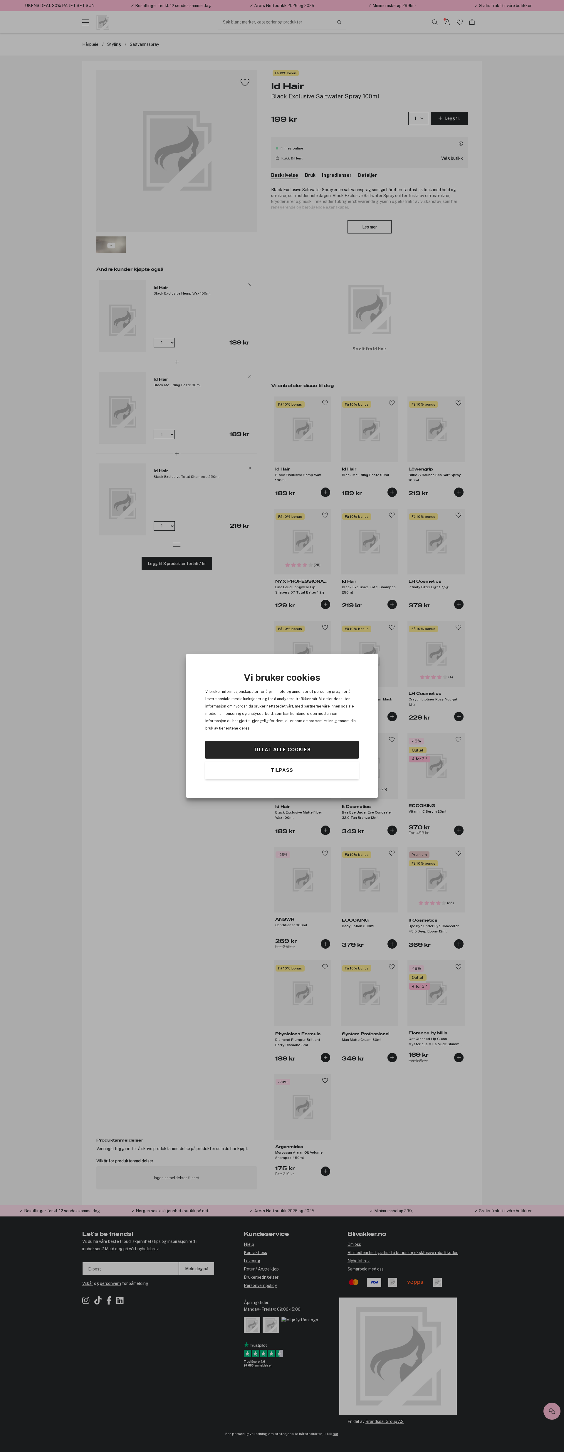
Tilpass (282, 770)
